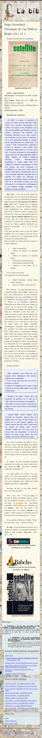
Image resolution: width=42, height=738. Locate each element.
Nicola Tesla (22, 299)
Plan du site (6, 733)
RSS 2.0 (31, 733)
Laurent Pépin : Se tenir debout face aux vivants (21, 663)
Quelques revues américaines (15, 674)
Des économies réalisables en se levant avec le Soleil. (21, 689)
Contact (24, 733)
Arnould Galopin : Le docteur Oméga (17, 695)
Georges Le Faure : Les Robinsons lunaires (19, 703)
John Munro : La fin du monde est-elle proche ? (21, 700)
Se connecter (15, 733)
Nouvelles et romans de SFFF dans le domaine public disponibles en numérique (21, 666)
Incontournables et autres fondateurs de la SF (21, 658)
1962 (6, 718)
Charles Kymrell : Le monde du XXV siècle (20, 683)
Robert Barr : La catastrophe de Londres (18, 706)
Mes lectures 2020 (11, 723)
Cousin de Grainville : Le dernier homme (18, 693)
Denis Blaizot (29, 38)
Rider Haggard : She (13, 660)
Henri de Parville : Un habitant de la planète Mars (21, 708)
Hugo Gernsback (10, 721)
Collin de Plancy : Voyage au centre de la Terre (21, 686)
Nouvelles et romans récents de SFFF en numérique (19, 670)
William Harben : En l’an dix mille (16, 698)
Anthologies (9, 655)
